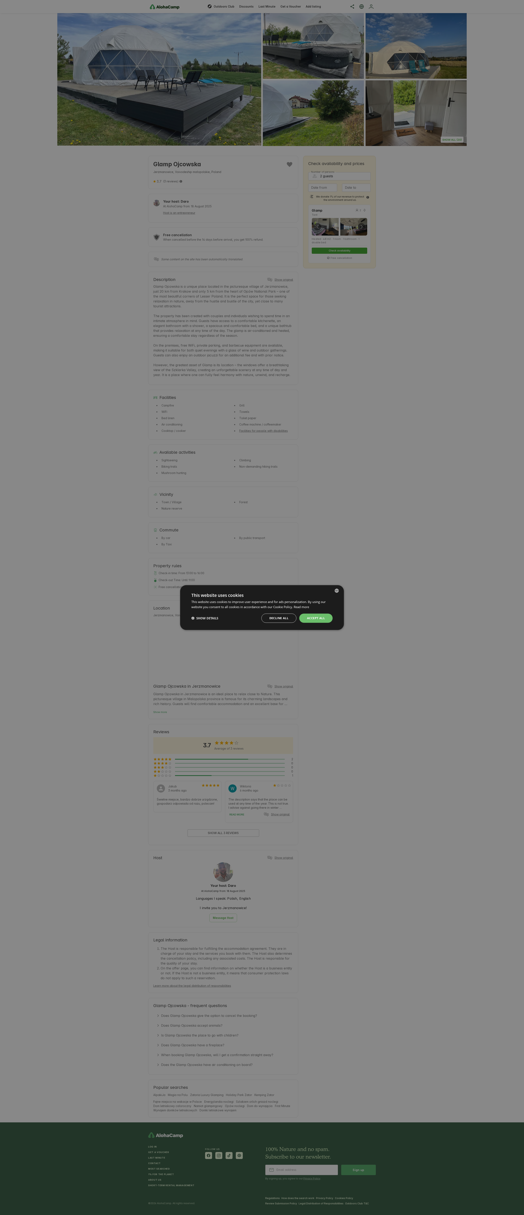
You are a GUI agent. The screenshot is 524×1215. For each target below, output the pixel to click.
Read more (301, 607)
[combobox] (337, 591)
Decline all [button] (278, 618)
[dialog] (262, 607)
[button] (204, 618)
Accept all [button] (316, 618)
